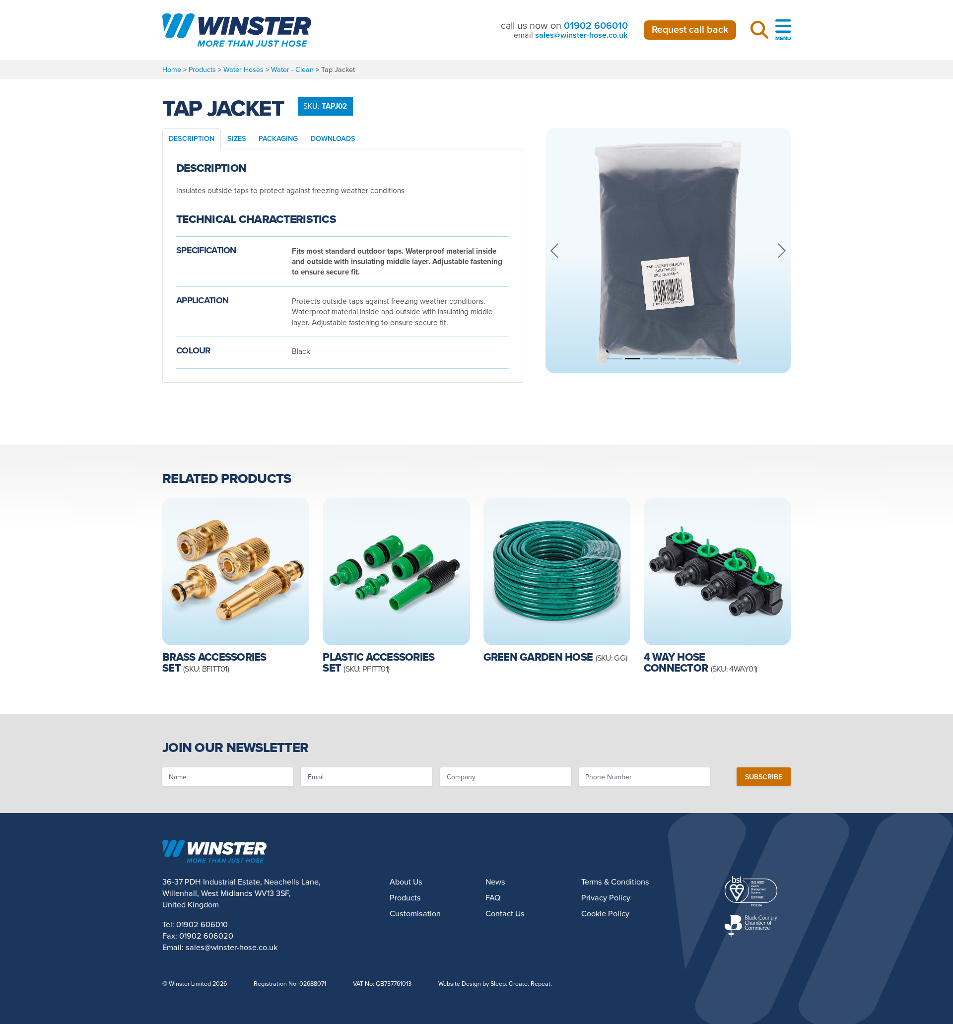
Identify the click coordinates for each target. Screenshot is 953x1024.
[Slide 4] (668, 358)
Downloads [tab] (333, 138)
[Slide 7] (721, 358)
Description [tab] (191, 138)
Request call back (690, 29)
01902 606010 (596, 25)
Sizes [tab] (236, 138)
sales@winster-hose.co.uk (581, 35)
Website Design (459, 983)
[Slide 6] (703, 358)
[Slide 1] (614, 358)
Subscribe (763, 777)
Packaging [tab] (278, 138)
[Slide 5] (686, 358)
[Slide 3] (650, 358)
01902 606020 (206, 935)
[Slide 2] (632, 358)
